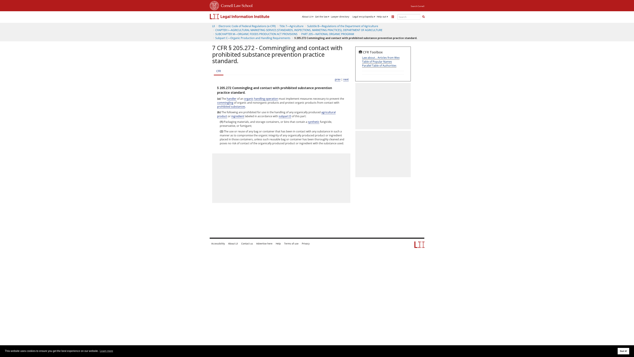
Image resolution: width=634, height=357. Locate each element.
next (346, 79)
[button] (423, 17)
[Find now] (423, 17)
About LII (307, 16)
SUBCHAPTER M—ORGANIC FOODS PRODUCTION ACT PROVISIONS (256, 34)
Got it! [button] (623, 351)
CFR (218, 71)
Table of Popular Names (377, 61)
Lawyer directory (340, 16)
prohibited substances (231, 106)
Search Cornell (417, 6)
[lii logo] (247, 16)
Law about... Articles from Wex (381, 58)
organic (248, 98)
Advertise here (264, 243)
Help (278, 243)
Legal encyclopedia (362, 16)
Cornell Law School (236, 5)
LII (213, 26)
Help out (381, 16)
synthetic (313, 122)
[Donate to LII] (392, 16)
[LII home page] (419, 246)
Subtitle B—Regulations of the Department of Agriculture (342, 26)
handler (231, 98)
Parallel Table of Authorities (379, 65)
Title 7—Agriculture (291, 26)
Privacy (306, 243)
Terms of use (291, 243)
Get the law (321, 16)
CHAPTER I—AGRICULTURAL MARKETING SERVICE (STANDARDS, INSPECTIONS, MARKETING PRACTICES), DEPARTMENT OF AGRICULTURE (298, 30)
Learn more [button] (106, 351)
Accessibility (218, 243)
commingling (225, 102)
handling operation (266, 98)
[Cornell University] (214, 5)
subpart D (285, 116)
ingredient (237, 116)
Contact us (247, 243)
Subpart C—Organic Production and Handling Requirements (252, 38)
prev (337, 79)
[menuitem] (306, 16)
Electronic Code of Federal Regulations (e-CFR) (247, 26)
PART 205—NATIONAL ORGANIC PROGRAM (327, 34)
